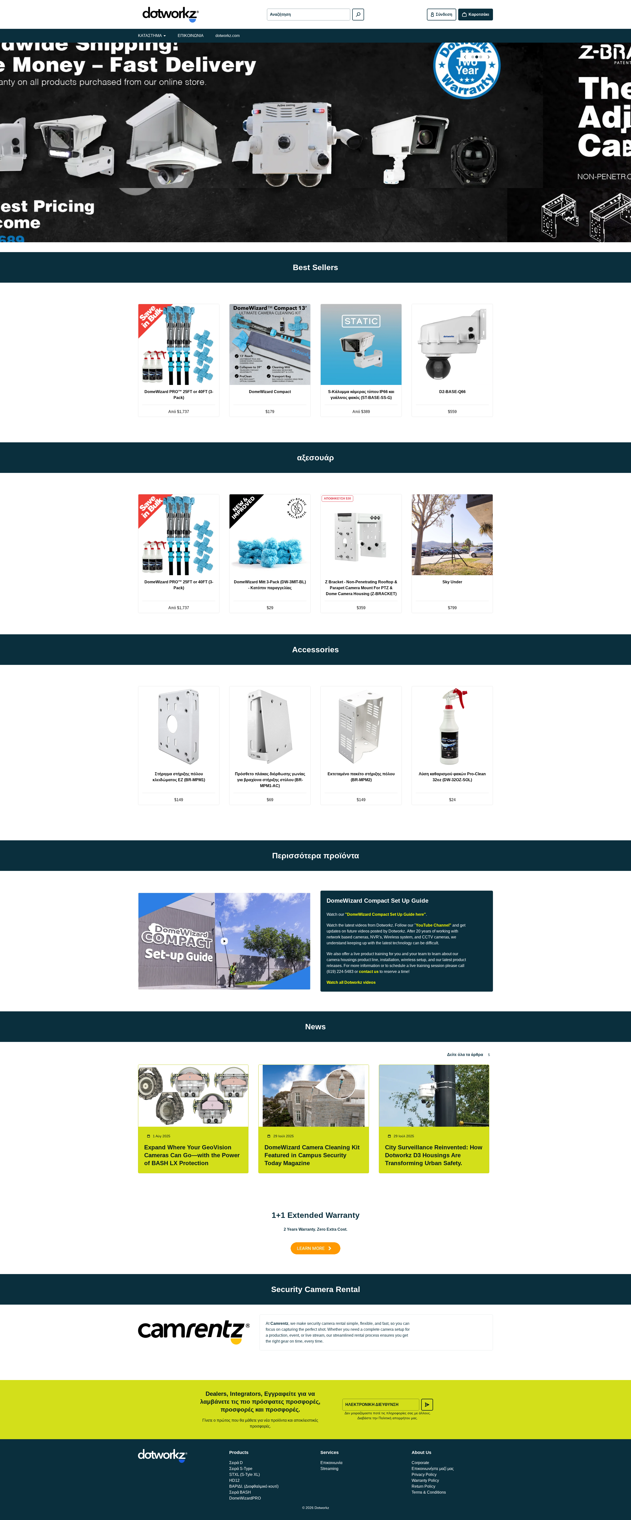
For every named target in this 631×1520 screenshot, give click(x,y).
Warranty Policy (425, 1480)
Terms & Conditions (429, 1492)
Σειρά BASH (240, 1492)
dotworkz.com (227, 36)
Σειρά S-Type (240, 1469)
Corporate (420, 1463)
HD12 (234, 1480)
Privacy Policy (424, 1474)
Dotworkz (322, 1508)
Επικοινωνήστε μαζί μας (433, 1469)
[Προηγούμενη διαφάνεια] (465, 57)
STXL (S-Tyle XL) (244, 1474)
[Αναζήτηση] (358, 14)
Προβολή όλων (315, 434)
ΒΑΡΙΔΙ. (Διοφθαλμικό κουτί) (254, 1486)
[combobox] (308, 14)
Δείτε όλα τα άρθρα (465, 1055)
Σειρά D (236, 1463)
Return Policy (423, 1486)
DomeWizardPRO (245, 1498)
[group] (315, 142)
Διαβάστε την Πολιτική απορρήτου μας (387, 1418)
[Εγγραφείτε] (427, 1405)
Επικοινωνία (331, 1463)
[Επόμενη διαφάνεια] (488, 57)
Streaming (329, 1469)
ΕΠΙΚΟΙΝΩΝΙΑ (191, 36)
